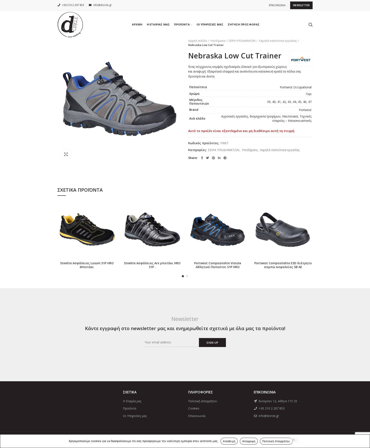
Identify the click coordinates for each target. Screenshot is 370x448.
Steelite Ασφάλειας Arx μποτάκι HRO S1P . (152, 265)
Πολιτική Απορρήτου (202, 401)
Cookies (193, 408)
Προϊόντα (129, 408)
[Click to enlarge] (66, 154)
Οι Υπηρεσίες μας (135, 416)
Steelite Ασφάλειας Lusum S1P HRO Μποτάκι (87, 265)
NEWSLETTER (301, 5)
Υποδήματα (217, 41)
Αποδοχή (229, 441)
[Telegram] (225, 158)
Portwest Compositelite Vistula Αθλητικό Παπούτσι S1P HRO (217, 265)
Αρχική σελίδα (197, 41)
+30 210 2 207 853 (271, 408)
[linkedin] (219, 158)
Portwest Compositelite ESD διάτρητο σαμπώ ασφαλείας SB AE (283, 265)
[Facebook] (202, 158)
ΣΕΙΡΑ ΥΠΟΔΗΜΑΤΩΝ (242, 41)
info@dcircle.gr (268, 416)
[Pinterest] (213, 158)
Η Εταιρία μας (132, 401)
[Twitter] (207, 158)
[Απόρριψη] (293, 440)
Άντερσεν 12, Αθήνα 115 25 (277, 401)
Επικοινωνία (196, 416)
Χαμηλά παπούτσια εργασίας (278, 41)
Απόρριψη (248, 441)
